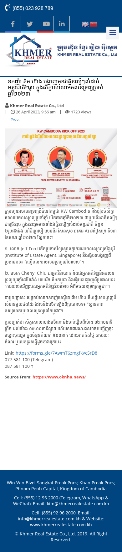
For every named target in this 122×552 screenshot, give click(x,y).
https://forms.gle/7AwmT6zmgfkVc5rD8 (56, 353)
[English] (85, 24)
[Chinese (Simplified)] (93, 24)
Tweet (15, 119)
